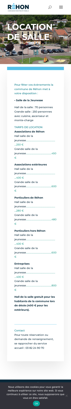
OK (36, 403)
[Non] (66, 395)
